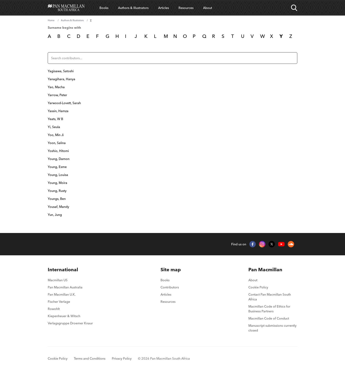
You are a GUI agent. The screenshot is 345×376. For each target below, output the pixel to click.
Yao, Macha (56, 87)
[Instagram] (262, 244)
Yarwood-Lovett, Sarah (64, 103)
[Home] (66, 7)
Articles (163, 8)
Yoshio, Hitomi (58, 151)
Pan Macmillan (265, 269)
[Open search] (294, 8)
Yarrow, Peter (57, 95)
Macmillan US (57, 280)
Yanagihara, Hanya (61, 79)
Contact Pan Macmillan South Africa (269, 296)
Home (51, 20)
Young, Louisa (58, 175)
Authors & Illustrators (133, 8)
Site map (171, 269)
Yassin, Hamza (58, 111)
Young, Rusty (57, 191)
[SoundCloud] (291, 244)
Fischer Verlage (59, 302)
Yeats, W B (55, 119)
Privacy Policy (122, 358)
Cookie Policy (258, 287)
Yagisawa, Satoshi (61, 71)
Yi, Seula (54, 127)
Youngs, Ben (57, 199)
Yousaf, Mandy (58, 207)
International (63, 269)
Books (103, 8)
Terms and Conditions (89, 358)
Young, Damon (58, 159)
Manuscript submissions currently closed (272, 328)
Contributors (170, 287)
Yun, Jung (55, 215)
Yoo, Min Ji (56, 135)
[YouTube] (281, 244)
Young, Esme (57, 167)
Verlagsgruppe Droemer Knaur (70, 323)
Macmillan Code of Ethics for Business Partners (269, 308)
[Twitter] (272, 244)
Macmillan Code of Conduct (268, 318)
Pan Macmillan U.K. (62, 294)
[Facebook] (252, 244)
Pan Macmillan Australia (65, 287)
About (207, 8)
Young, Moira (57, 183)
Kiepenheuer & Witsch (64, 316)
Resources (185, 8)
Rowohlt (54, 309)
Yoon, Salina (57, 143)
